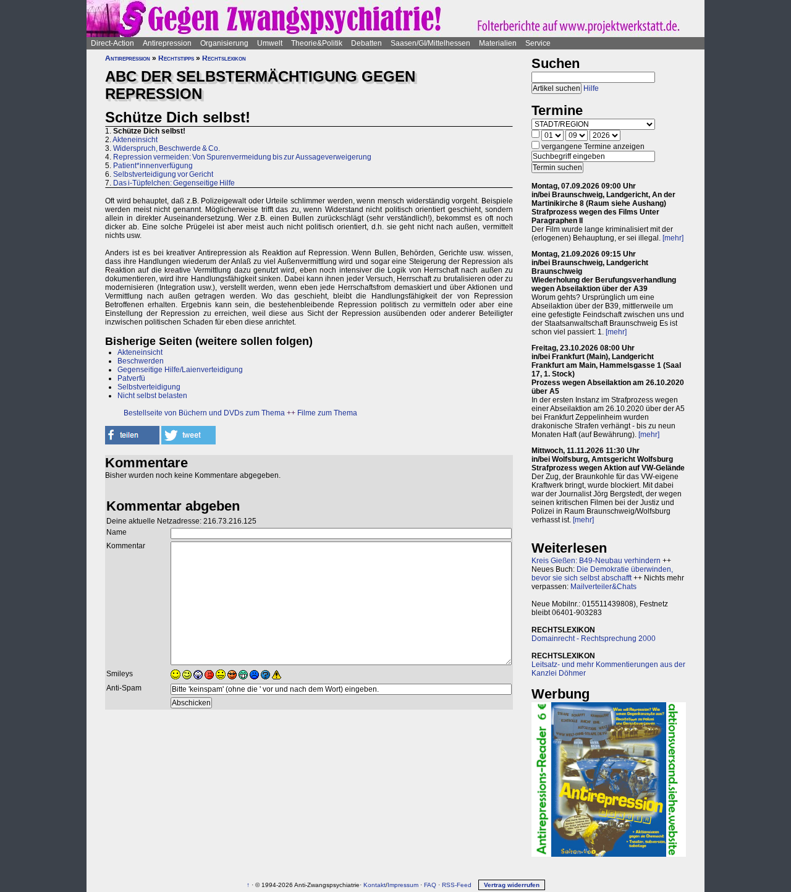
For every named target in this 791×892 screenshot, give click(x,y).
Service (538, 43)
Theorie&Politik (316, 43)
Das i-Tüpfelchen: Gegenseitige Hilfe (174, 183)
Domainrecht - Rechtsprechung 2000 (593, 638)
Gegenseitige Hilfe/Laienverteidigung (180, 369)
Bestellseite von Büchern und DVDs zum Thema (204, 413)
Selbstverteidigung (148, 387)
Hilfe (591, 88)
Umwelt (269, 43)
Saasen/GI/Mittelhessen (430, 43)
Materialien (498, 43)
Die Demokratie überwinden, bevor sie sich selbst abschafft (602, 573)
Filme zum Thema (327, 413)
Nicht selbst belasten (152, 395)
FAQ (430, 884)
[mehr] (672, 238)
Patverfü (131, 378)
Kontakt (374, 884)
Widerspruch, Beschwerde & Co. (166, 148)
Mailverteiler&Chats (603, 586)
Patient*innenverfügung (153, 165)
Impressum (402, 884)
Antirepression (167, 43)
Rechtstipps (176, 58)
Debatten (366, 43)
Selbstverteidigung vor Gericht (163, 174)
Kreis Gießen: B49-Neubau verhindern (596, 560)
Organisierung (224, 43)
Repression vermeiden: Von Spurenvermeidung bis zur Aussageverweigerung (242, 157)
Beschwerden (140, 361)
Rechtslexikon (224, 58)
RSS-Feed (457, 884)
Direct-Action (112, 43)
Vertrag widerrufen (511, 884)
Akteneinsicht (135, 139)
